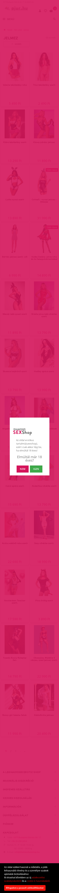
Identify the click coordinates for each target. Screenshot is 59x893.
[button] (51, 881)
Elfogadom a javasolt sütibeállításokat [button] (25, 888)
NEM (22, 469)
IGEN (36, 469)
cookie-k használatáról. (38, 881)
